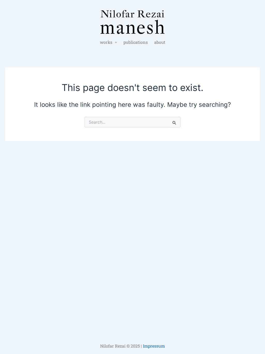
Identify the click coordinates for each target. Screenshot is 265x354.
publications (135, 42)
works (106, 42)
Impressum (154, 346)
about (159, 42)
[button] (108, 42)
